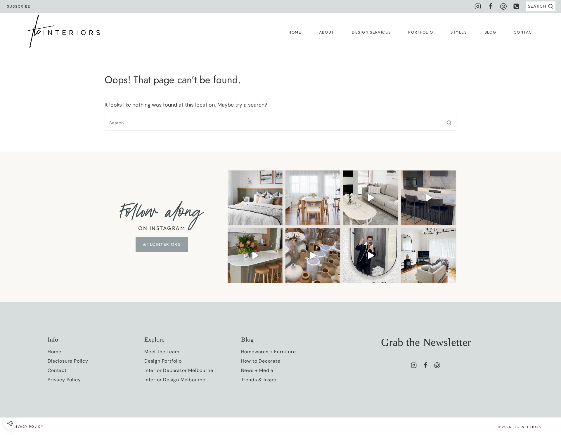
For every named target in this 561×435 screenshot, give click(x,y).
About (326, 32)
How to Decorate (260, 361)
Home (295, 32)
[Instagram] (477, 6)
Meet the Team (161, 352)
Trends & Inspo (258, 380)
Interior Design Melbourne (174, 380)
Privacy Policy (64, 380)
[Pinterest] (503, 6)
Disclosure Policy (68, 361)
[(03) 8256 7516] (516, 6)
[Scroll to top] (545, 361)
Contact (524, 32)
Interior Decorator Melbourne (178, 370)
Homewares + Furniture (268, 352)
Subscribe (19, 6)
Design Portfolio (163, 361)
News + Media (257, 370)
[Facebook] (490, 6)
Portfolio (420, 32)
